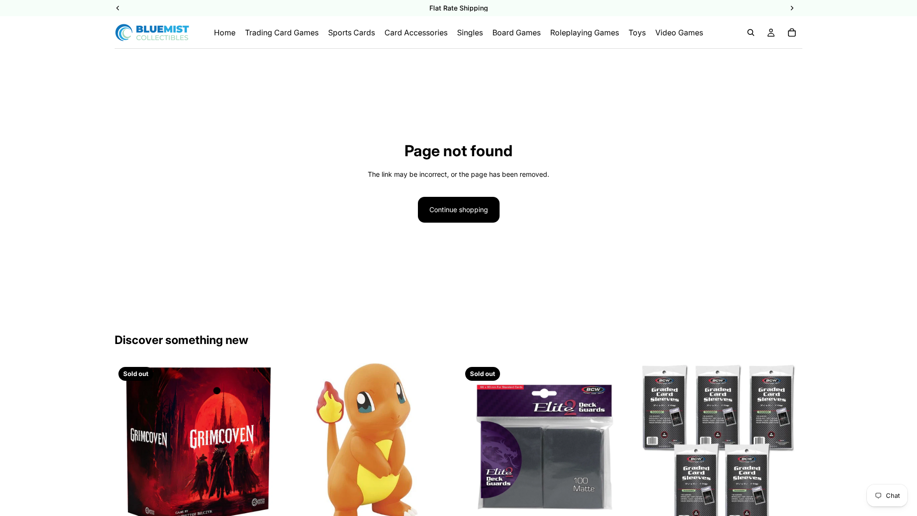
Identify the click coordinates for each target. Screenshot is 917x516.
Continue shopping (458, 209)
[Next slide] (441, 447)
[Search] (750, 32)
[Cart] (791, 32)
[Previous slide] (302, 447)
